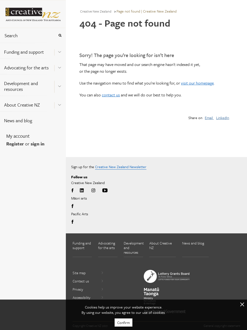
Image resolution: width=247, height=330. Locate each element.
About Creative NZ (22, 104)
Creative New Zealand (95, 11)
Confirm (123, 322)
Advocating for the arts (26, 67)
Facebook (73, 190)
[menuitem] (33, 50)
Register (15, 143)
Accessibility (81, 297)
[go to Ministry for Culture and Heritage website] (151, 296)
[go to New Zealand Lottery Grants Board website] (167, 276)
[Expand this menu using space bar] (59, 50)
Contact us (81, 281)
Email (209, 117)
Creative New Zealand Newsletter (120, 166)
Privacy (78, 289)
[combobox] (27, 35)
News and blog (18, 120)
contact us (111, 95)
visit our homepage (197, 83)
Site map (79, 272)
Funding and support (24, 52)
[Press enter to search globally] (60, 35)
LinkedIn (222, 117)
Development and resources (21, 86)
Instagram (93, 190)
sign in (37, 143)
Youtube (105, 190)
